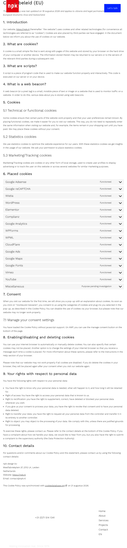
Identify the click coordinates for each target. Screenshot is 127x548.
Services (103, 520)
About (102, 515)
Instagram (73, 514)
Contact (103, 529)
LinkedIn (72, 518)
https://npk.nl (23, 29)
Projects (103, 524)
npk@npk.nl (42, 521)
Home (102, 511)
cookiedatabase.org (55, 485)
